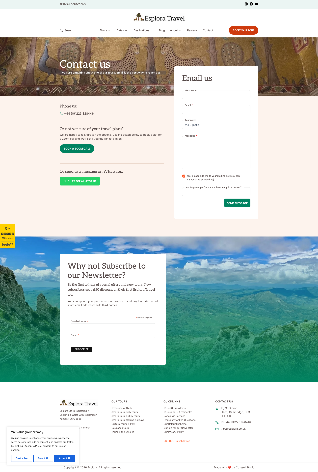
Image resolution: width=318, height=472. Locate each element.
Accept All (65, 458)
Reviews (192, 30)
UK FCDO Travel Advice (176, 441)
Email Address (79, 321)
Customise (21, 458)
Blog (162, 30)
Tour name (190, 120)
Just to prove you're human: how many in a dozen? (213, 187)
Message (191, 135)
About (174, 30)
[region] (43, 446)
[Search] (61, 30)
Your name (191, 90)
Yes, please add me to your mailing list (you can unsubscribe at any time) (213, 177)
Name (75, 335)
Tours (103, 30)
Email (189, 105)
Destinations (141, 30)
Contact (208, 30)
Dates (120, 30)
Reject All (43, 458)
